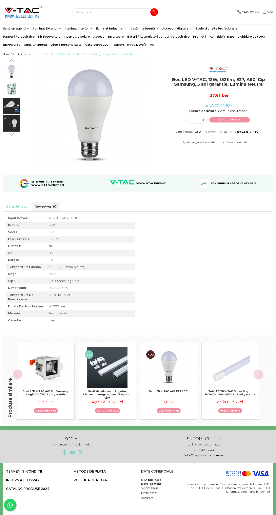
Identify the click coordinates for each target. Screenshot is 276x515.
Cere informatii (236, 142)
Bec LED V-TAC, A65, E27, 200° (169, 391)
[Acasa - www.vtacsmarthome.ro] (23, 12)
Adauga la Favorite (200, 142)
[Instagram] (79, 452)
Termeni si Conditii (24, 471)
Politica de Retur (90, 480)
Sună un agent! (35, 44)
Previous (11, 61)
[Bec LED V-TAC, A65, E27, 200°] (168, 367)
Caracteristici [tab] (17, 206)
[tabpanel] (90, 115)
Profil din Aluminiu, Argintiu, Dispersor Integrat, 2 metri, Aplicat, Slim (107, 394)
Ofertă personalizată (66, 44)
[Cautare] (154, 12)
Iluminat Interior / (23, 54)
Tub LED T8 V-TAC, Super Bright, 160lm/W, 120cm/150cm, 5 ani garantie (230, 393)
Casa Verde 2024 (98, 44)
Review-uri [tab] (46, 206)
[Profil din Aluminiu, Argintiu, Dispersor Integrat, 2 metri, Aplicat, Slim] (107, 367)
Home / (7, 54)
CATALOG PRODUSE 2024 (28, 489)
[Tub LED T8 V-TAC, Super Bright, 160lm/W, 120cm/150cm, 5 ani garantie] (230, 367)
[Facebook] (64, 452)
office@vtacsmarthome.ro (206, 455)
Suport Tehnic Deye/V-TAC (134, 44)
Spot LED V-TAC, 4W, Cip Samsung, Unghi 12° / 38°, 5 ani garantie (46, 393)
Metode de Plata (90, 471)
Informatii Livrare (24, 480)
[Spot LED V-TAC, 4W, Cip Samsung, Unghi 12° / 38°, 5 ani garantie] (45, 367)
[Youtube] (72, 452)
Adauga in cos (229, 119)
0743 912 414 (206, 450)
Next (11, 134)
